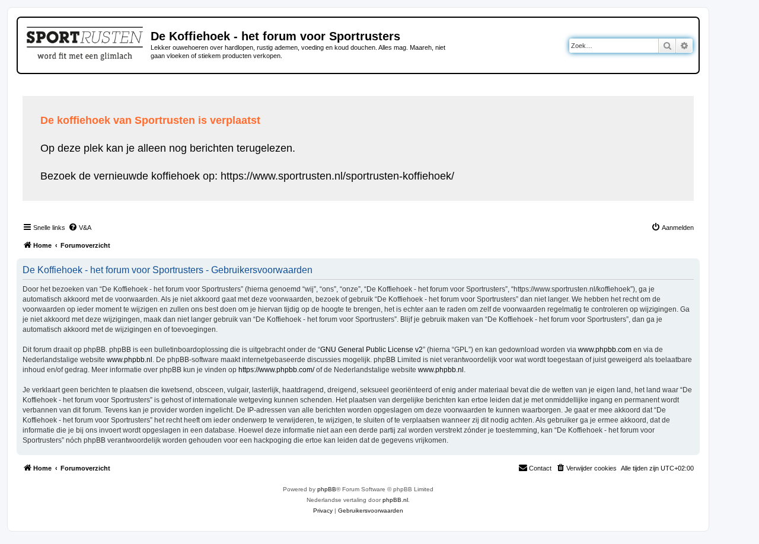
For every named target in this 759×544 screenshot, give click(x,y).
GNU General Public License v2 (371, 349)
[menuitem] (79, 227)
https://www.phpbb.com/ (276, 370)
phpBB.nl (395, 500)
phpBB (326, 489)
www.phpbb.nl (129, 360)
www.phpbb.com (605, 349)
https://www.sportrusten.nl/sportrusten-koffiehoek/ (337, 176)
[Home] (86, 41)
